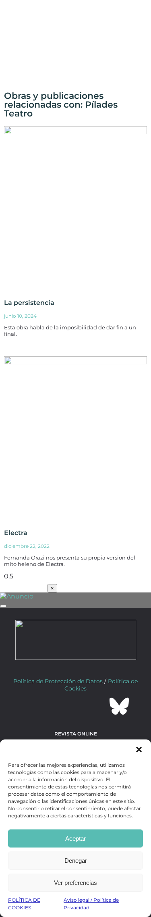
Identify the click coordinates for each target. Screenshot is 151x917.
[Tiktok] (97, 706)
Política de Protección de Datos (58, 681)
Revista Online (75, 734)
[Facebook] (32, 706)
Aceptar (75, 838)
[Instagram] (76, 706)
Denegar (75, 860)
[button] (139, 749)
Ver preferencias (75, 882)
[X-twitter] (54, 706)
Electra (15, 533)
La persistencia (29, 302)
